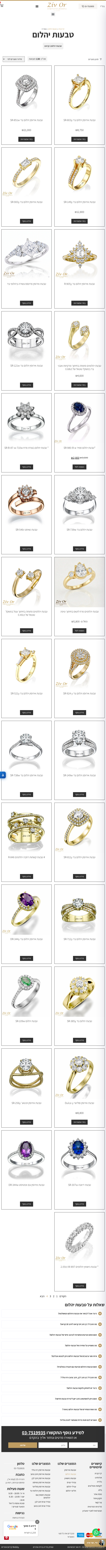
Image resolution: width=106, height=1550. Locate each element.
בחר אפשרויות (79, 139)
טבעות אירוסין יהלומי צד (40, 1490)
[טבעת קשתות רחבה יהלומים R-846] (26, 828)
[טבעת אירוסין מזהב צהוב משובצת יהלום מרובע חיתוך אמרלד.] (26, 173)
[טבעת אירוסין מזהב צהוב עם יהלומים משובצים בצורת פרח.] (79, 1074)
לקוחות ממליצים (95, 1485)
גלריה (99, 1481)
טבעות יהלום (52, 29)
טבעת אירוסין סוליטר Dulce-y (79, 1103)
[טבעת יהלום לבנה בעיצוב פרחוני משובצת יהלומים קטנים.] (26, 418)
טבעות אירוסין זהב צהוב (40, 1474)
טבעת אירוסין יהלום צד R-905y (79, 284)
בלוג (100, 1490)
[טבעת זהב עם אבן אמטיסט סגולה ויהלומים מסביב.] (26, 910)
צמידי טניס (71, 1482)
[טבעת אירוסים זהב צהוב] (79, 91)
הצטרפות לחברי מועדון (92, 1510)
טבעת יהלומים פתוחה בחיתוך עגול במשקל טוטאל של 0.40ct (26, 613)
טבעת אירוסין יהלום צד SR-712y (80, 939)
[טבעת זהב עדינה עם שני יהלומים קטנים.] (26, 582)
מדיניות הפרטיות (95, 1506)
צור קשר (98, 1502)
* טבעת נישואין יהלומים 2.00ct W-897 (79, 1267)
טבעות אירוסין (70, 1470)
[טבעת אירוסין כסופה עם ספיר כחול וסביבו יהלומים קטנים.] (79, 1155)
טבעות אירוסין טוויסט (41, 1482)
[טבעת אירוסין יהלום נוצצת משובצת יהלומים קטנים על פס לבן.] (26, 746)
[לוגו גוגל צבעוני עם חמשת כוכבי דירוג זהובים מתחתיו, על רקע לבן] (13, 1527)
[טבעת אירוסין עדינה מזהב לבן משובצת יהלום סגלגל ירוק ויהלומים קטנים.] (26, 992)
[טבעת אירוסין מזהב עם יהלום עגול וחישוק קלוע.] (26, 1074)
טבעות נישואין (70, 1478)
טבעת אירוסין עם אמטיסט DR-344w (26, 1185)
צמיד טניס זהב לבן (42, 1501)
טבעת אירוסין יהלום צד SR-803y (79, 120)
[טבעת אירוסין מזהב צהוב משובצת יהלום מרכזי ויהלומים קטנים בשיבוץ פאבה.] (79, 910)
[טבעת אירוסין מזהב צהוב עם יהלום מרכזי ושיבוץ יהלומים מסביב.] (79, 828)
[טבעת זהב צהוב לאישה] (79, 173)
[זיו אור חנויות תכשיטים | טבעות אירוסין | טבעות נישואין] (56, 6)
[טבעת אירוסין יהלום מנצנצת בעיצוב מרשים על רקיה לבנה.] (79, 500)
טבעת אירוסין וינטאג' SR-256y (26, 1103)
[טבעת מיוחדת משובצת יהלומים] (26, 664)
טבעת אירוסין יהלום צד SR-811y (79, 857)
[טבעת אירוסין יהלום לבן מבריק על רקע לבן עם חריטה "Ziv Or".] (79, 746)
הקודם (62, 1296)
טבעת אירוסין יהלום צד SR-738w (26, 775)
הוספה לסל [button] (79, 466)
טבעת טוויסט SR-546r (26, 529)
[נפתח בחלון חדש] (6, 1537)
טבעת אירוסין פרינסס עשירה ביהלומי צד (26, 284)
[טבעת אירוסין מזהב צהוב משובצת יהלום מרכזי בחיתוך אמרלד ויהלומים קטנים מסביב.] (79, 254)
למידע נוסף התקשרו (53, 1432)
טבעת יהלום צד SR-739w (79, 529)
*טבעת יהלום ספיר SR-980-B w (79, 448)
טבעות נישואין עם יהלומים (43, 1496)
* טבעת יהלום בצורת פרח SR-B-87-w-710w (26, 448)
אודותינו (98, 1477)
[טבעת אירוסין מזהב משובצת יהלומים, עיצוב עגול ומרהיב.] (79, 664)
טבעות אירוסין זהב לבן (41, 1478)
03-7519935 (19, 1468)
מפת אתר (98, 1494)
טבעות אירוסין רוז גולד (40, 1470)
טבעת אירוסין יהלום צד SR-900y (26, 202)
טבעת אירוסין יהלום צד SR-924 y (79, 693)
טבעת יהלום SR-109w (26, 1021)
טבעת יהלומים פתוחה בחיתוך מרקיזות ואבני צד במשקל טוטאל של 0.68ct (79, 367)
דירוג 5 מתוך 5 (29, 1527)
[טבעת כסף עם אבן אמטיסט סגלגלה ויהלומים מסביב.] (26, 1155)
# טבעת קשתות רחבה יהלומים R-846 (26, 857)
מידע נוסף (26, 221)
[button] (37, 6)
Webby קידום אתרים (10, 1547)
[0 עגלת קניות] (1, 5)
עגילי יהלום (71, 1486)
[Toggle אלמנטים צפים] (96, 1532)
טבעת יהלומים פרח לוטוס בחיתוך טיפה (79, 611)
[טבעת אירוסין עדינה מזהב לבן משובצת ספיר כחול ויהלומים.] (79, 418)
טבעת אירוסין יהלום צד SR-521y (27, 693)
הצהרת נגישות (18, 1517)
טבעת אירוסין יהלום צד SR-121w (26, 365)
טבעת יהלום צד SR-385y (79, 1021)
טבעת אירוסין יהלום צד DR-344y (26, 939)
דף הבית (61, 29)
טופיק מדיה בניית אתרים (43, 1547)
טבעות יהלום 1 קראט (53, 46)
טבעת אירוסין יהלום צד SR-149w (79, 775)
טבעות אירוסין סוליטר (41, 1486)
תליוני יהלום (71, 1490)
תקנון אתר (97, 1498)
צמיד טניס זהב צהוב (42, 1505)
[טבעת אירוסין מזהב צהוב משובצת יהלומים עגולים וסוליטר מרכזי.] (79, 992)
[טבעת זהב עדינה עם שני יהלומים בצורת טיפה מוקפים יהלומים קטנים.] (79, 336)
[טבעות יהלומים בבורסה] (26, 91)
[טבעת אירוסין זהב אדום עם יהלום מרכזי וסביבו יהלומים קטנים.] (26, 500)
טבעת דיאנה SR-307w (79, 1185)
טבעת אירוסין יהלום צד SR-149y (80, 202)
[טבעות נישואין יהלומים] (79, 1237)
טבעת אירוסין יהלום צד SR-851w (26, 120)
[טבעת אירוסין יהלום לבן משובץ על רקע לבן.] (26, 336)
